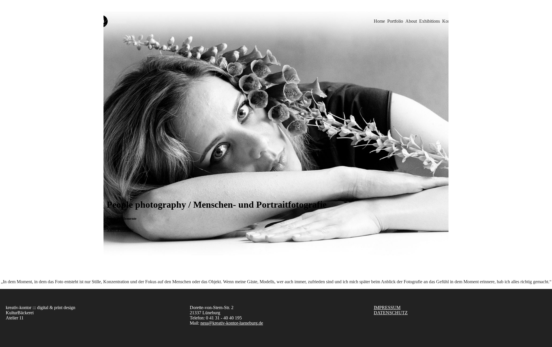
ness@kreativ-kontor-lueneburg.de (231, 323)
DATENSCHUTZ (391, 312)
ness (118, 21)
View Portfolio (120, 229)
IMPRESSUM (387, 307)
